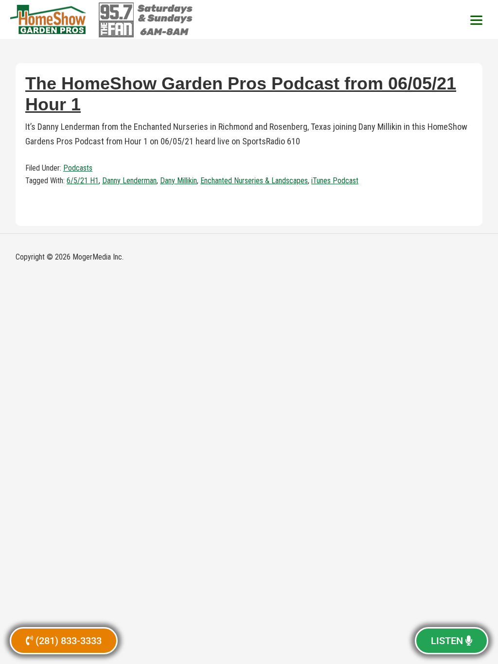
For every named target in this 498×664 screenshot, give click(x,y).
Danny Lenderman (129, 180)
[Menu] (476, 19)
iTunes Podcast (334, 180)
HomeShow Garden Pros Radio (48, 19)
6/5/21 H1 (83, 180)
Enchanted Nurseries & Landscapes (254, 180)
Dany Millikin (178, 180)
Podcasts (77, 168)
